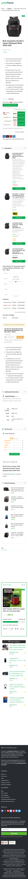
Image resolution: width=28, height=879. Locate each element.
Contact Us (4, 776)
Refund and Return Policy (7, 801)
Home (2, 8)
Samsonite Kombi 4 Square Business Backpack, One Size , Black (18, 155)
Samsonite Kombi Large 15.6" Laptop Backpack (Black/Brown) (17, 225)
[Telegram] (19, 811)
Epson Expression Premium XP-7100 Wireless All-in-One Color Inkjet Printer (17, 674)
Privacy (6, 870)
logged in (13, 474)
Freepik (21, 875)
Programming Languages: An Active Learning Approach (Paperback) (16, 700)
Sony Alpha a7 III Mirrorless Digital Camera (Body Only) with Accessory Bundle (17, 647)
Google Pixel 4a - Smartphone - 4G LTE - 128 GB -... (17, 660)
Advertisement (5, 780)
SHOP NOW (21, 114)
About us (3, 774)
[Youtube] (8, 811)
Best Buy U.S (8, 117)
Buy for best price (10, 105)
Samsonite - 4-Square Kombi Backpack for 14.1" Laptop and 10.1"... (18, 195)
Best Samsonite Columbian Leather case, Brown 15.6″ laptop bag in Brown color (17, 489)
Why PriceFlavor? (5, 797)
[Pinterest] (13, 811)
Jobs (2, 778)
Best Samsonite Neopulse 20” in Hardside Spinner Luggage (17, 525)
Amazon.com (6, 124)
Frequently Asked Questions (8, 799)
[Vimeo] (11, 811)
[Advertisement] (14, 566)
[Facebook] (2, 811)
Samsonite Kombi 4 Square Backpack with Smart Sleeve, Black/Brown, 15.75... (18, 251)
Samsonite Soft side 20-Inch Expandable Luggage (17, 506)
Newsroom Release (6, 784)
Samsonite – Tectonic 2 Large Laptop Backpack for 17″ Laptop (17, 498)
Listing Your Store (5, 782)
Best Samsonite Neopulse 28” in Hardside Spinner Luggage (17, 516)
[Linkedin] (16, 811)
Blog (2, 791)
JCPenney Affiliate (6, 113)
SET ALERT (20, 337)
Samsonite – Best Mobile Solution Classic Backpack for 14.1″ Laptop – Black (17, 534)
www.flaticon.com (6, 876)
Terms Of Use (16, 870)
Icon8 (24, 876)
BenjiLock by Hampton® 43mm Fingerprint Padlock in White (17, 687)
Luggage (9, 8)
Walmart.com (8, 121)
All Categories (4, 795)
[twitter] (5, 811)
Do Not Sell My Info (17, 871)
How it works (4, 793)
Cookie (10, 870)
